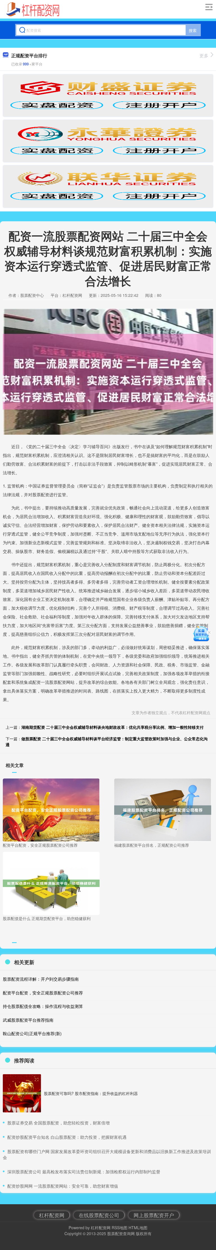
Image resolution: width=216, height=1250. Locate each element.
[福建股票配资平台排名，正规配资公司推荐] (162, 809)
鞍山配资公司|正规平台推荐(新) (32, 1033)
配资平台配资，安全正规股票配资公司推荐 (43, 993)
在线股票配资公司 (99, 1215)
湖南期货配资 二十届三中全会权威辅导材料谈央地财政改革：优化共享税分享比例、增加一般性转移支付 (112, 727)
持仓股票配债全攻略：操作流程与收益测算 (43, 1006)
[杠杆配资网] (32, 9)
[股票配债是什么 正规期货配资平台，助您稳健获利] (51, 882)
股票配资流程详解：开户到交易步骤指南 (41, 979)
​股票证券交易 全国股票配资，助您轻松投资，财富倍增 (58, 1123)
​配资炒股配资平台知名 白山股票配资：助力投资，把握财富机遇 (67, 1137)
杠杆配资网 (51, 1215)
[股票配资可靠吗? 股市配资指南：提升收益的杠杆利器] (22, 1093)
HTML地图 (138, 1227)
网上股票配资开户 (154, 1215)
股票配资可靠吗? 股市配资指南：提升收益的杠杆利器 (91, 1093)
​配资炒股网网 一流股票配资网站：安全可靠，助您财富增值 (62, 1186)
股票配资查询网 (121, 1233)
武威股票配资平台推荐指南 (28, 1020)
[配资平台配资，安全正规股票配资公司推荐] (51, 809)
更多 (203, 55)
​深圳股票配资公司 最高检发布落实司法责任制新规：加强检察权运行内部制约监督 (83, 1171)
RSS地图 (119, 1227)
